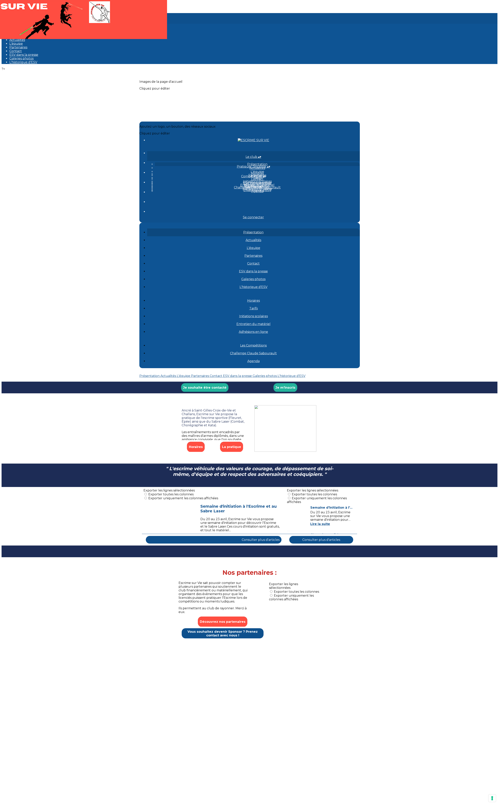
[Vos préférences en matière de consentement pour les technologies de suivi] (492, 798)
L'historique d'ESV (23, 62)
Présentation (257, 164)
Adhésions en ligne (253, 332)
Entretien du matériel (253, 324)
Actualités (17, 40)
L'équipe (16, 43)
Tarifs (253, 308)
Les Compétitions (257, 184)
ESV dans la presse (23, 55)
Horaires (257, 174)
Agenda (257, 191)
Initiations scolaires (257, 181)
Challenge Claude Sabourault (253, 353)
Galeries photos (21, 58)
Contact (15, 51)
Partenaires (18, 47)
